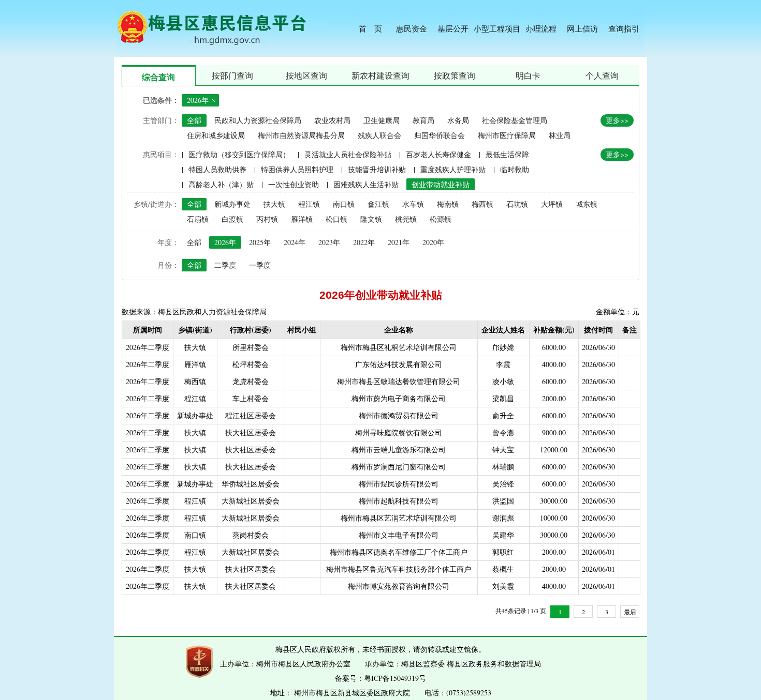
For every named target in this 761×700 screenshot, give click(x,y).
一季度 (260, 265)
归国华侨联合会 (439, 135)
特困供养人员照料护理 (297, 169)
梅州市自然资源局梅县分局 (301, 135)
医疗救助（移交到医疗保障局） (239, 154)
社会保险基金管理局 (514, 120)
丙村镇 (267, 219)
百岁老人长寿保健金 (438, 154)
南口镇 (344, 204)
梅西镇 (482, 204)
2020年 (433, 242)
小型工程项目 (497, 28)
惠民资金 (411, 28)
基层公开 (453, 28)
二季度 (225, 265)
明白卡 (528, 75)
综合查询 (158, 77)
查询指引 (623, 28)
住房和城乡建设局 (216, 135)
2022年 (364, 242)
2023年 (329, 242)
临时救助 (514, 169)
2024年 (294, 242)
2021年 (398, 242)
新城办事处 (232, 204)
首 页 (370, 28)
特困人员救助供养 (217, 169)
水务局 (458, 120)
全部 (194, 120)
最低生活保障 (507, 154)
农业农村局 (332, 120)
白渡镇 (232, 219)
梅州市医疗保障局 (507, 135)
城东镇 (586, 204)
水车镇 (413, 204)
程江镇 (309, 204)
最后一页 (630, 612)
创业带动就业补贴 (441, 184)
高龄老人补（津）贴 (221, 184)
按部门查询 (232, 75)
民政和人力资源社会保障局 (257, 120)
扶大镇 (274, 204)
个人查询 (602, 75)
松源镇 (440, 219)
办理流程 (541, 28)
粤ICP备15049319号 (395, 678)
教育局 (423, 120)
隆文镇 (371, 219)
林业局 (559, 135)
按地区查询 (306, 75)
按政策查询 (454, 75)
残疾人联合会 (379, 135)
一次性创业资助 (293, 184)
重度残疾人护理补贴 (453, 169)
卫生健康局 (381, 120)
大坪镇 (552, 204)
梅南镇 (448, 204)
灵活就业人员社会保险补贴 (347, 154)
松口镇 (336, 219)
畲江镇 (378, 204)
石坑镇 (517, 204)
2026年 (225, 242)
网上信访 (582, 28)
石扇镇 (198, 219)
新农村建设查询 (380, 75)
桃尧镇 (406, 219)
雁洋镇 (302, 219)
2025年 (260, 242)
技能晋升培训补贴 (377, 169)
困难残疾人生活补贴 (366, 184)
